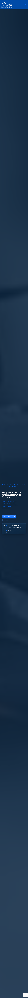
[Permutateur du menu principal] (25, 4)
